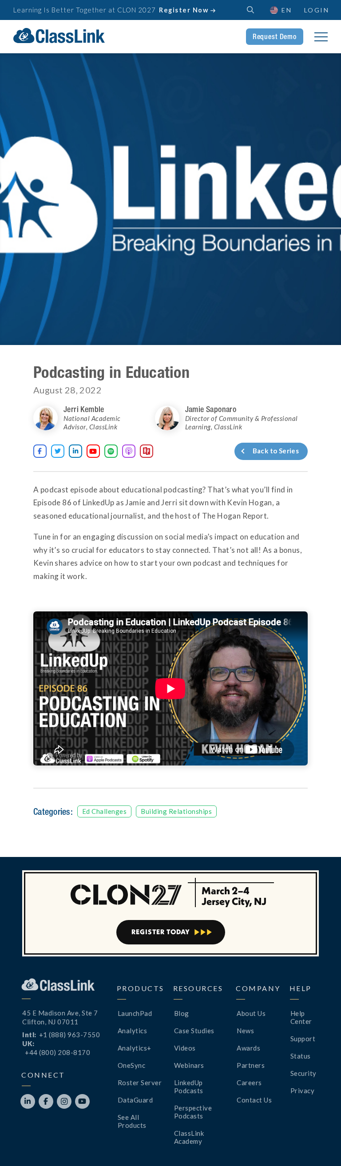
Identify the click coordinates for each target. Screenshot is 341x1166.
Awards (248, 1048)
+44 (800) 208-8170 (57, 1052)
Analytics (132, 1031)
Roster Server (140, 1083)
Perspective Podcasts (193, 1112)
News (245, 1031)
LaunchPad (135, 1013)
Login (316, 10)
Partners (251, 1065)
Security (303, 1073)
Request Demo (275, 36)
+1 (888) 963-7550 (69, 1035)
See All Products (132, 1121)
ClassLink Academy (189, 1137)
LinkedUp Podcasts (188, 1087)
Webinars (189, 1065)
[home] (59, 35)
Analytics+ (134, 1048)
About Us (251, 1013)
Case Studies (194, 1031)
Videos (185, 1048)
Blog (181, 1013)
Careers (249, 1083)
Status (300, 1056)
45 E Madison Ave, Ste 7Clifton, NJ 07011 (60, 1017)
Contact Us (254, 1100)
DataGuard (135, 1100)
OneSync (132, 1065)
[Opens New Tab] (128, 451)
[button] (319, 1144)
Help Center (301, 1017)
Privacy (302, 1091)
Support (303, 1039)
